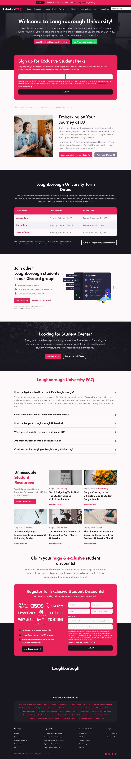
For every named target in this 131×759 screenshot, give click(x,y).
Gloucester (100, 708)
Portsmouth (83, 715)
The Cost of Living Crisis (53, 747)
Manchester (94, 711)
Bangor (40, 704)
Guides (99, 527)
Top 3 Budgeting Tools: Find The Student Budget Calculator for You (64, 496)
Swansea (67, 718)
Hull (38, 711)
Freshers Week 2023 (21, 740)
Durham (51, 708)
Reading (98, 715)
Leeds (48, 711)
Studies (82, 737)
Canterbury (95, 704)
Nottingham (60, 715)
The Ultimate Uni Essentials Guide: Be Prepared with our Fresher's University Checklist (99, 535)
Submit (66, 92)
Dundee (44, 708)
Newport (34, 715)
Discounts (17, 744)
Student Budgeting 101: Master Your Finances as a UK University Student (30, 535)
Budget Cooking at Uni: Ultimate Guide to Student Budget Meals (98, 496)
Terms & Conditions (26, 308)
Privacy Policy (101, 83)
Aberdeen (22, 704)
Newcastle (26, 715)
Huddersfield (31, 711)
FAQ (15, 747)
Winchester (83, 718)
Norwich (52, 715)
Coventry (31, 708)
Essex (72, 708)
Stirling (50, 718)
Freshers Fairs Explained (53, 737)
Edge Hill (58, 708)
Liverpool (68, 711)
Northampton (43, 715)
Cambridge (86, 704)
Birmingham (52, 704)
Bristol (78, 704)
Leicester (54, 711)
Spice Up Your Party (51, 744)
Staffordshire (42, 718)
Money (64, 488)
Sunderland (58, 718)
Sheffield (105, 715)
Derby (38, 708)
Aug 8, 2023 (54, 488)
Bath (45, 704)
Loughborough (84, 711)
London (75, 711)
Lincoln (61, 711)
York (102, 718)
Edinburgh (65, 708)
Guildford (108, 708)
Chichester (23, 708)
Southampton (32, 718)
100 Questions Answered (53, 733)
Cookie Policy (112, 733)
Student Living (102, 488)
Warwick (74, 718)
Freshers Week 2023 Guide (54, 740)
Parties (64, 527)
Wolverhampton (94, 718)
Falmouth (84, 708)
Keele (43, 711)
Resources (18, 737)
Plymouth (74, 715)
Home (16, 733)
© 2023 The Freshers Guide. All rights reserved (31, 754)
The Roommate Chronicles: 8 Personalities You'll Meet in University (65, 535)
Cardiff (102, 704)
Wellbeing (83, 744)
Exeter (77, 708)
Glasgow (92, 708)
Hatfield (23, 711)
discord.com (35, 306)
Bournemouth (63, 704)
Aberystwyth (31, 704)
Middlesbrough (105, 711)
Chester (109, 704)
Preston (91, 715)
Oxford (67, 715)
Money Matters (84, 733)
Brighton (72, 704)
